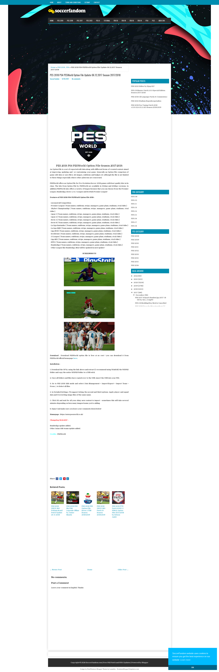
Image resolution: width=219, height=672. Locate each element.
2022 (136, 276)
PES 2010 (135, 243)
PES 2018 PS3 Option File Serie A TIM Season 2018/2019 (87, 510)
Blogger (145, 662)
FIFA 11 (134, 204)
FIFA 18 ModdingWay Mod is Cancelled (150, 303)
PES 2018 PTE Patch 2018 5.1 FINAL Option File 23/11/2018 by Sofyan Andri (118, 511)
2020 (136, 282)
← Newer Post (56, 570)
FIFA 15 (134, 215)
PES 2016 (135, 265)
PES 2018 (70, 20)
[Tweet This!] (60, 478)
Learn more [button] (185, 660)
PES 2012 (135, 251)
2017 (136, 292)
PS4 (147, 20)
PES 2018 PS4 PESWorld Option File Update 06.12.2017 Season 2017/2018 (85, 75)
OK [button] (192, 667)
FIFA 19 (116, 20)
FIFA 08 (134, 197)
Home (51, 2)
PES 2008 (135, 236)
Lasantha (113, 669)
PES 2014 (135, 258)
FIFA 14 (140, 20)
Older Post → (123, 570)
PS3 (153, 20)
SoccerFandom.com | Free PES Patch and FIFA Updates (108, 662)
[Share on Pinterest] (64, 478)
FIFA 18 (124, 20)
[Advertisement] (109, 43)
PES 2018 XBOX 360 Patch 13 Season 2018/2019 (101, 510)
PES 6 (98, 20)
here (75, 358)
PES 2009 (135, 240)
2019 (136, 286)
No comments (76, 79)
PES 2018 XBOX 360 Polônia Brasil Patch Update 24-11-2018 (56, 510)
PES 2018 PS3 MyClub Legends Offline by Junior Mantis (72, 510)
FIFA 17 (134, 222)
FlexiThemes (91, 669)
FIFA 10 (134, 200)
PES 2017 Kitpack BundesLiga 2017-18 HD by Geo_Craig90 (150, 299)
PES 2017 (80, 20)
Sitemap (87, 2)
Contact (97, 2)
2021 (136, 279)
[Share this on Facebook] (57, 478)
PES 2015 (135, 262)
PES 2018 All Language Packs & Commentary (149, 97)
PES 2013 (89, 20)
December (140, 295)
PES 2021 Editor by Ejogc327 (143, 86)
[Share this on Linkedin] (67, 478)
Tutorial (107, 20)
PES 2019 (60, 20)
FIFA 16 (132, 20)
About (59, 2)
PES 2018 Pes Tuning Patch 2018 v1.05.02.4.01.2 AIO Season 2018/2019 (146, 106)
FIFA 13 (134, 207)
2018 (136, 289)
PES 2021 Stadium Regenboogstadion (146, 101)
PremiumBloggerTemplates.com (128, 669)
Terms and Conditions (73, 2)
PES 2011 (134, 247)
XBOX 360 (162, 20)
